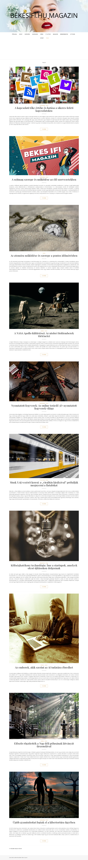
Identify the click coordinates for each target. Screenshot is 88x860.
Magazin (55, 34)
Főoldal (14, 34)
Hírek (41, 34)
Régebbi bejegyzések (16, 848)
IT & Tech (48, 34)
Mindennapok (64, 34)
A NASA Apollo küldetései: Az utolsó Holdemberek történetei (44, 334)
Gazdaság (35, 34)
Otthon (72, 34)
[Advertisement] (44, 50)
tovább (44, 129)
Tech (47, 38)
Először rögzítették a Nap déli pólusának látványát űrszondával (44, 745)
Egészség (27, 34)
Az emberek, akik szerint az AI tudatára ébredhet (44, 667)
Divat (20, 34)
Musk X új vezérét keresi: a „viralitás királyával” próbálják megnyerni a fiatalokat (44, 484)
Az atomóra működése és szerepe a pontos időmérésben (44, 255)
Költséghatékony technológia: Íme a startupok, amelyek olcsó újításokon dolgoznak (44, 567)
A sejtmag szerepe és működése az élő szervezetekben (44, 179)
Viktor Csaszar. (25, 857)
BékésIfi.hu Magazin (44, 15)
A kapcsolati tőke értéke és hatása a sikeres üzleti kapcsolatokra (44, 109)
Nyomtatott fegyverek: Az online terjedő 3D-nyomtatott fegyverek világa (44, 407)
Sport (42, 38)
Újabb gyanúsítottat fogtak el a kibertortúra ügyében (44, 822)
